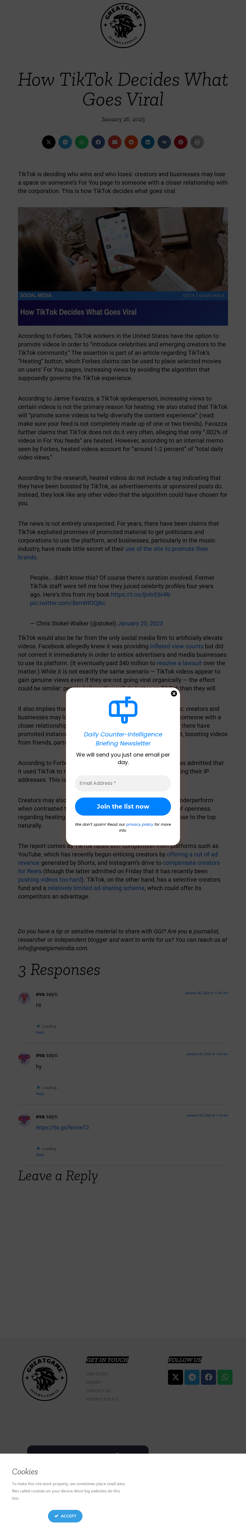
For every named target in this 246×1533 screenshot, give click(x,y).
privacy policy (139, 825)
